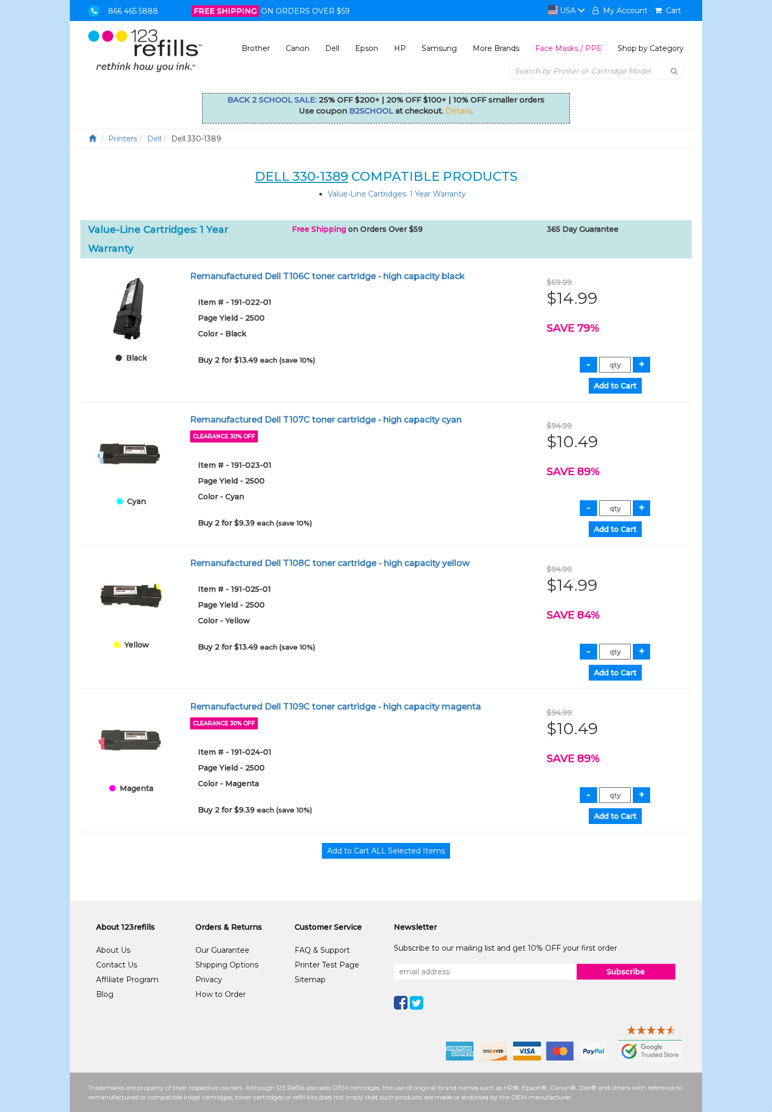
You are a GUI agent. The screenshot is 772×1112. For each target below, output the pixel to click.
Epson (366, 48)
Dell (332, 48)
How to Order (220, 994)
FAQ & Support (322, 950)
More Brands (496, 48)
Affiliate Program (127, 979)
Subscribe (626, 971)
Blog (104, 994)
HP (400, 48)
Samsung (439, 48)
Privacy (208, 979)
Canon (297, 48)
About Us (113, 950)
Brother (256, 48)
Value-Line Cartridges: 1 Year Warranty (397, 194)
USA (568, 10)
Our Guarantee (222, 950)
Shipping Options (226, 965)
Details (458, 111)
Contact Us (116, 965)
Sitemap (310, 979)
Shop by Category (651, 48)
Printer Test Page (327, 965)
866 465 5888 (133, 11)
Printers (122, 138)
